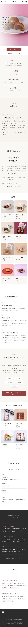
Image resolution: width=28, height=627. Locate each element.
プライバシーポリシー (8, 622)
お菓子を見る (14, 49)
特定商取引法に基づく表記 (19, 622)
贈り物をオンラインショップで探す (14, 393)
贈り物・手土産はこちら (14, 53)
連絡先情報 (19, 623)
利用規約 (8, 623)
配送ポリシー (13, 623)
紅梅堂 (10, 619)
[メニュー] (2, 2)
